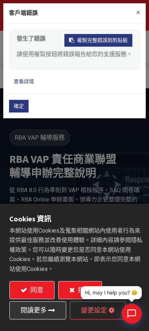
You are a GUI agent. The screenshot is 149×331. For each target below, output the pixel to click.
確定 (19, 106)
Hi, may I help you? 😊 (111, 292)
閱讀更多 (34, 310)
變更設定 (94, 310)
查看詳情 (24, 81)
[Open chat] (132, 314)
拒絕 (83, 290)
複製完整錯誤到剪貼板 (102, 40)
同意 (36, 290)
